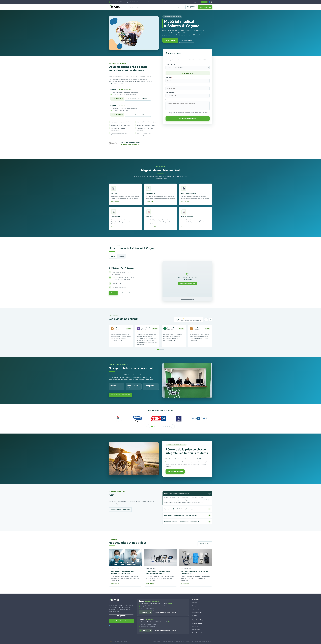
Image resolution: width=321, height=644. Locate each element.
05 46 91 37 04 (116, 2)
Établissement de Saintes (128, 293)
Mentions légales (156, 641)
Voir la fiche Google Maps (187, 299)
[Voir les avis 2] (160, 349)
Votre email (168, 85)
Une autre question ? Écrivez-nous (120, 509)
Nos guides (195, 626)
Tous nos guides (205, 543)
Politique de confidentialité (168, 641)
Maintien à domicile (197, 612)
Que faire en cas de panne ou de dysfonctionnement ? (187, 515)
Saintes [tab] (113, 256)
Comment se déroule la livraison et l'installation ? (187, 509)
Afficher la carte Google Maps (187, 283)
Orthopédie (159, 7)
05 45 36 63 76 (132, 2)
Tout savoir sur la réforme (175, 471)
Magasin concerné (171, 64)
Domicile (180, 7)
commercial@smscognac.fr (148, 626)
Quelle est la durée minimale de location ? (187, 494)
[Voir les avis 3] (163, 349)
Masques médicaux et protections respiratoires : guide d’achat (122, 572)
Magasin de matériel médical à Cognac (137, 114)
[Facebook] (211, 2)
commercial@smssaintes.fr (148, 608)
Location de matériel (197, 623)
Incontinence (170, 7)
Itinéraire (113, 293)
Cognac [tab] (121, 256)
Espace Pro (196, 2)
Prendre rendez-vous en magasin (120, 395)
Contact (204, 2)
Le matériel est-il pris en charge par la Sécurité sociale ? (187, 522)
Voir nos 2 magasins (170, 40)
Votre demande (169, 100)
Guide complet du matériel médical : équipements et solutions (158, 572)
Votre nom (169, 77)
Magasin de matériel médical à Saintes (137, 98)
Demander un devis (205, 7)
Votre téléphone (170, 92)
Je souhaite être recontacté (187, 118)
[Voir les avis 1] (158, 349)
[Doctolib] (209, 2)
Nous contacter (196, 629)
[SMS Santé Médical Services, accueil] (115, 7)
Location (140, 7)
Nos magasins (129, 7)
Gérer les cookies (180, 641)
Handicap (149, 7)
